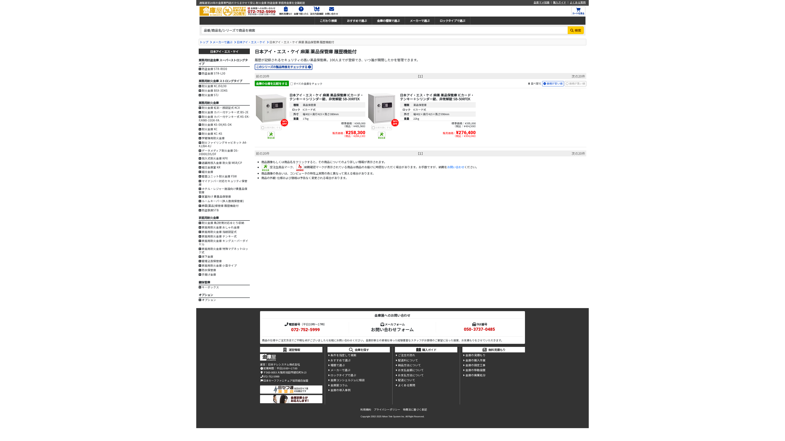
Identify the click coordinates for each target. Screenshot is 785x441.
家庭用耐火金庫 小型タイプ (219, 265)
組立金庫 (207, 172)
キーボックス (210, 287)
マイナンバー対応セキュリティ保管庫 (223, 182)
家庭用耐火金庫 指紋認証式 (219, 232)
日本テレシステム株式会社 (284, 364)
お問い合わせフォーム (392, 329)
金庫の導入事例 (341, 390)
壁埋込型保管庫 (212, 261)
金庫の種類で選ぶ (388, 20)
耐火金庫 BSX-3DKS (215, 90)
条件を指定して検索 (343, 355)
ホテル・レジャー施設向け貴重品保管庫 (223, 190)
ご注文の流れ (406, 355)
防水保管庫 (209, 270)
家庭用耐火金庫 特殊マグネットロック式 (223, 250)
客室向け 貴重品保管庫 (216, 196)
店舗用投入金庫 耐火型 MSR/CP (222, 163)
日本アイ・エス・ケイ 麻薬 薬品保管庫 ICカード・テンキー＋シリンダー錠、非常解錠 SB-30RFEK (326, 96)
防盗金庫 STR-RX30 (214, 69)
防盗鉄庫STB (210, 210)
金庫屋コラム (339, 385)
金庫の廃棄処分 (475, 375)
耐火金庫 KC (210, 129)
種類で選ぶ (338, 365)
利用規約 (365, 409)
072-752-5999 (305, 329)
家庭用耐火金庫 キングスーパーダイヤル (223, 242)
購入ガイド (559, 2)
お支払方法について (411, 375)
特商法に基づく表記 (415, 409)
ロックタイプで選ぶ (452, 20)
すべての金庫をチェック (308, 84)
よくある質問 (578, 2)
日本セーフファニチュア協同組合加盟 (285, 380)
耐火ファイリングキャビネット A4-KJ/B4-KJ (223, 144)
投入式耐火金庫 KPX (215, 158)
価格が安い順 (555, 83)
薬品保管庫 (309, 105)
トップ (204, 42)
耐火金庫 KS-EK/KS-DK (217, 124)
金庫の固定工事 (475, 365)
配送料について (408, 360)
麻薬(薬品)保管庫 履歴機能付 (220, 206)
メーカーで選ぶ (420, 20)
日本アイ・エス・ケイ (251, 42)
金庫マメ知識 (542, 2)
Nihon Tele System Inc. (393, 416)
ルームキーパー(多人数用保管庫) (223, 201)
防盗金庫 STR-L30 (213, 73)
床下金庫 (207, 256)
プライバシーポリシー (387, 409)
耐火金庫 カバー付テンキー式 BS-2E (225, 112)
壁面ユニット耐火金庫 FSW (219, 176)
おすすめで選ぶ (357, 20)
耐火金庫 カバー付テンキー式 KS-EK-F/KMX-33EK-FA (224, 118)
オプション (209, 300)
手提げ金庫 (209, 274)
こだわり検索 (328, 20)
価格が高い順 (577, 83)
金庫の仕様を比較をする (271, 83)
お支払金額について (411, 370)
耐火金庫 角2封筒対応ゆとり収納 (223, 223)
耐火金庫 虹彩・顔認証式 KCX (221, 108)
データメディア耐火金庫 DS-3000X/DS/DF (219, 152)
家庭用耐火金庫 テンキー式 (219, 236)
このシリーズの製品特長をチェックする (281, 67)
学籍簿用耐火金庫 (213, 138)
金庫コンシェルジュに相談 (348, 380)
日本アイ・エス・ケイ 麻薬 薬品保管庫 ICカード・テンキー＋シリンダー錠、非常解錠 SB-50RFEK (437, 96)
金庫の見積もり (475, 355)
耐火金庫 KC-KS (212, 133)
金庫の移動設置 (475, 370)
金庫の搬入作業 (475, 360)
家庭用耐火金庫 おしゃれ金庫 (221, 227)
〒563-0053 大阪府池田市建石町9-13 (284, 372)
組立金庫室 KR (211, 167)
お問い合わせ (455, 167)
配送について (406, 380)
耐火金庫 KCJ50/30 (214, 86)
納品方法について (409, 365)
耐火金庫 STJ (210, 95)
